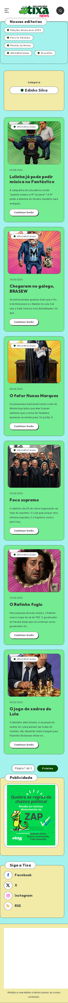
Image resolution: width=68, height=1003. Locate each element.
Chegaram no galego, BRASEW (32, 288)
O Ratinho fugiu (26, 604)
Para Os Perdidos (20, 37)
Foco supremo (24, 500)
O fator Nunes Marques (34, 395)
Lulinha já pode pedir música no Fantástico (32, 179)
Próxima (47, 768)
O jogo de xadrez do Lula (30, 711)
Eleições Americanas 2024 (25, 30)
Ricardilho (47, 53)
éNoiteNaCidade (19, 53)
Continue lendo (24, 212)
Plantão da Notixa (20, 45)
